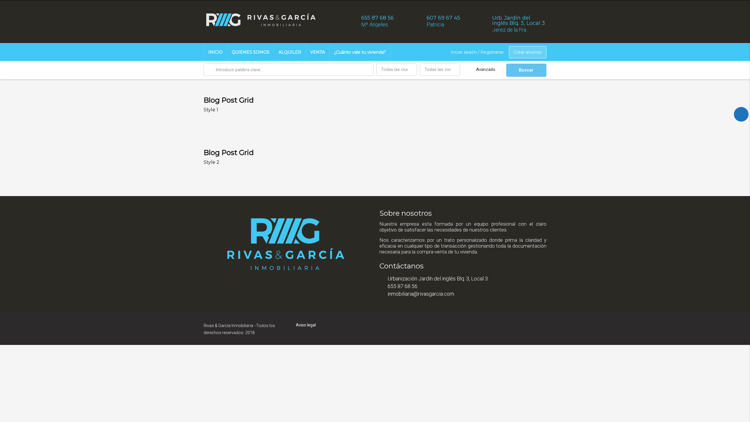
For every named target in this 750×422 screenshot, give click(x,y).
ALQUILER (290, 52)
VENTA (317, 52)
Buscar (526, 70)
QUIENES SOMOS (251, 52)
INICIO (215, 52)
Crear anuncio (528, 52)
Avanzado (485, 69)
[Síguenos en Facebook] (741, 114)
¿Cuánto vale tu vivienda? (360, 52)
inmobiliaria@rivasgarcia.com (421, 294)
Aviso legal (306, 325)
